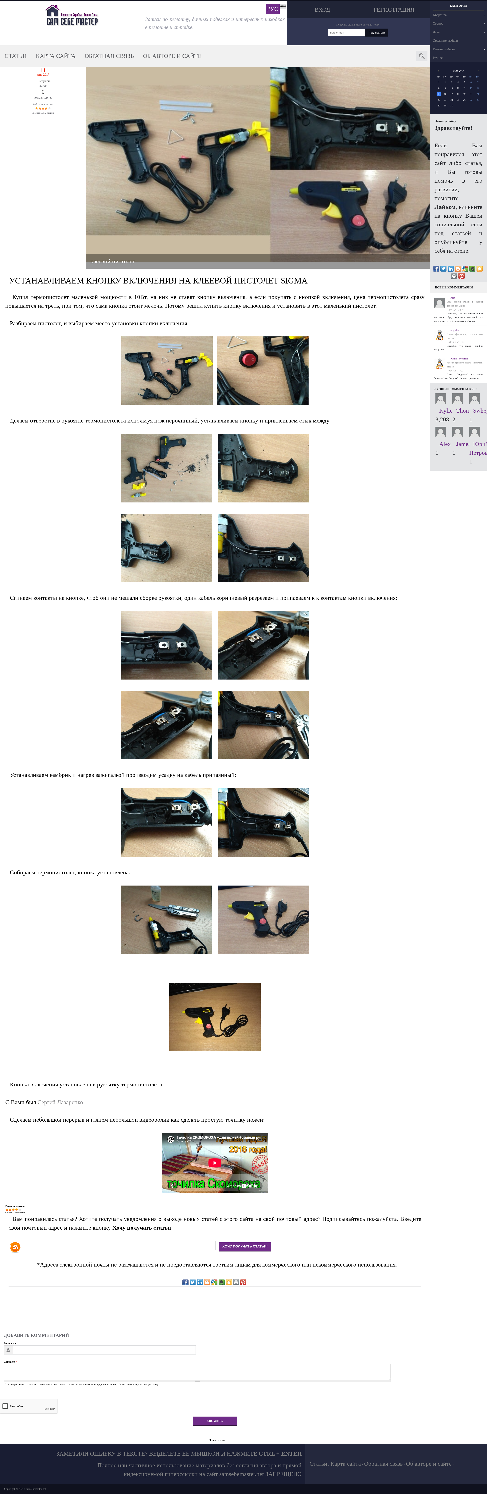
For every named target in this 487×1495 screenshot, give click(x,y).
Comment (10, 1361)
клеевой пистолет (112, 261)
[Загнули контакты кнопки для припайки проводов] (169, 677)
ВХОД (322, 9)
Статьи (16, 56)
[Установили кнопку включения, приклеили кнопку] (263, 500)
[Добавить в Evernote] (222, 1282)
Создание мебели (445, 40)
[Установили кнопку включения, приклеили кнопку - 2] (263, 580)
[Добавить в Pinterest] (243, 1282)
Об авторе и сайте (172, 56)
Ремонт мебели (444, 49)
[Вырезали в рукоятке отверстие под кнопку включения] (169, 500)
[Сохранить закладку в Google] (214, 1282)
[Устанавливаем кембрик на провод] (169, 855)
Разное (438, 58)
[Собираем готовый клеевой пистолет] (169, 952)
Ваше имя (10, 1343)
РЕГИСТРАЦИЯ (394, 9)
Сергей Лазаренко (60, 1102)
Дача (436, 32)
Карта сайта (56, 56)
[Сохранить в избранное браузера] (229, 1282)
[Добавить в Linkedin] (200, 1282)
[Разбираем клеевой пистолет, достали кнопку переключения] (263, 403)
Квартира (440, 15)
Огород (438, 23)
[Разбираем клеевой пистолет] (169, 403)
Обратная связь (109, 56)
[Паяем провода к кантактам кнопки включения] (263, 677)
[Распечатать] (236, 1282)
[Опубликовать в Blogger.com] (207, 1282)
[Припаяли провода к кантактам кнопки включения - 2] (263, 757)
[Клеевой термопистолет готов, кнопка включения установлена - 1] (263, 952)
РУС (272, 9)
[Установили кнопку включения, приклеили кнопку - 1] (169, 580)
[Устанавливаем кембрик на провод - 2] (263, 855)
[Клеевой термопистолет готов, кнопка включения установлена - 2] (215, 1049)
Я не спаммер (217, 1440)
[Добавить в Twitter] (193, 1282)
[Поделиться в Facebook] (185, 1282)
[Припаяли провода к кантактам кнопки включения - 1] (169, 757)
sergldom (44, 81)
